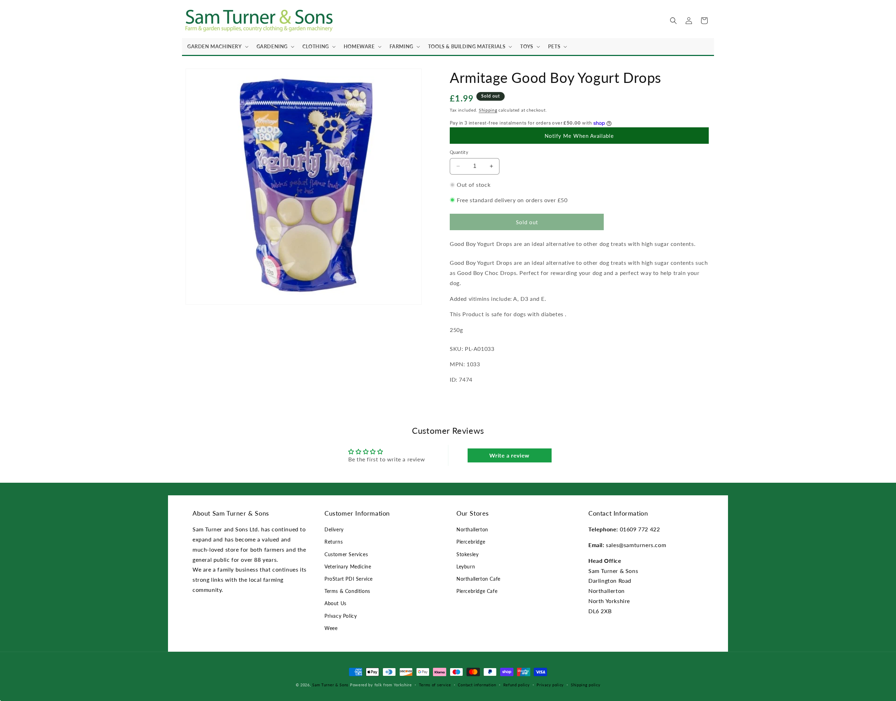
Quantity (459, 152)
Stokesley (467, 554)
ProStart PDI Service (348, 579)
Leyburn (465, 566)
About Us (335, 603)
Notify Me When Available (579, 136)
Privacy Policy (340, 616)
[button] (216, 46)
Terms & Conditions (347, 591)
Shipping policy (586, 684)
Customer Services (346, 554)
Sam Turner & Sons (330, 684)
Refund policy (516, 684)
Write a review (509, 455)
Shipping (488, 110)
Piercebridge (470, 542)
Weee (330, 628)
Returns (333, 542)
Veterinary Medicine (347, 566)
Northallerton (472, 529)
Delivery (334, 529)
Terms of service (435, 684)
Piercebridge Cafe (476, 591)
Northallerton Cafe (478, 579)
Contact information (477, 684)
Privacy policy (550, 684)
